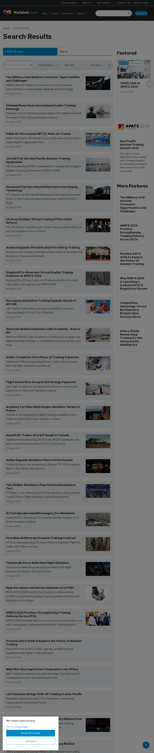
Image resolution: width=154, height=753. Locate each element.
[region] (30, 733)
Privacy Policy (21, 726)
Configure (30, 741)
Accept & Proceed (30, 733)
